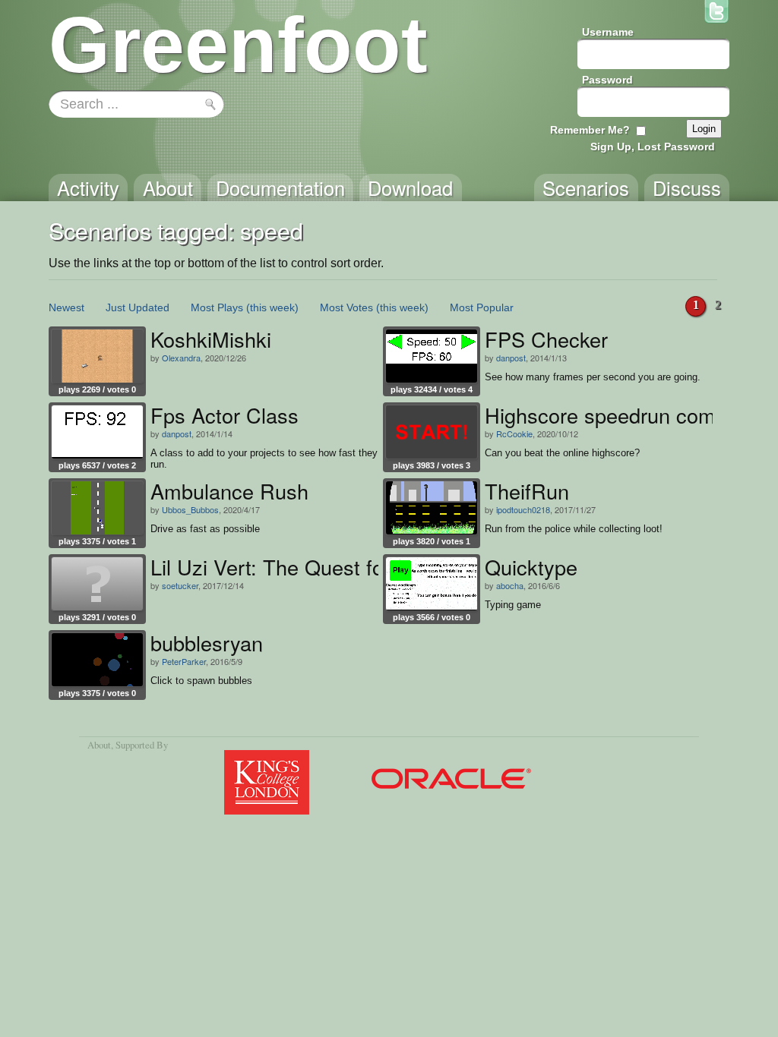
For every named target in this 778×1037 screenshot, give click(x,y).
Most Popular (482, 307)
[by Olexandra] (97, 356)
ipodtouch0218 (523, 509)
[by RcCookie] (431, 432)
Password (607, 80)
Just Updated (137, 307)
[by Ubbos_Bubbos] (97, 508)
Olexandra (181, 357)
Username (608, 32)
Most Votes (346, 307)
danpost (511, 357)
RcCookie (514, 433)
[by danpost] (431, 356)
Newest (66, 307)
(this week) (272, 307)
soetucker (180, 585)
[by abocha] (431, 583)
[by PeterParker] (97, 659)
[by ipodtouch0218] (431, 508)
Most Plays (217, 307)
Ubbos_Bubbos (190, 509)
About (99, 745)
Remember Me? (590, 130)
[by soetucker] (97, 583)
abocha (509, 585)
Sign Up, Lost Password (652, 146)
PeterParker (184, 661)
